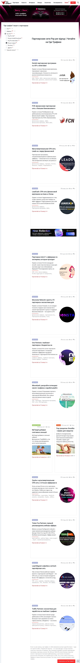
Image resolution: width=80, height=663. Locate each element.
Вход (73, 2)
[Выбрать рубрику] (5, 28)
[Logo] (6, 2)
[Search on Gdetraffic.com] (78, 3)
